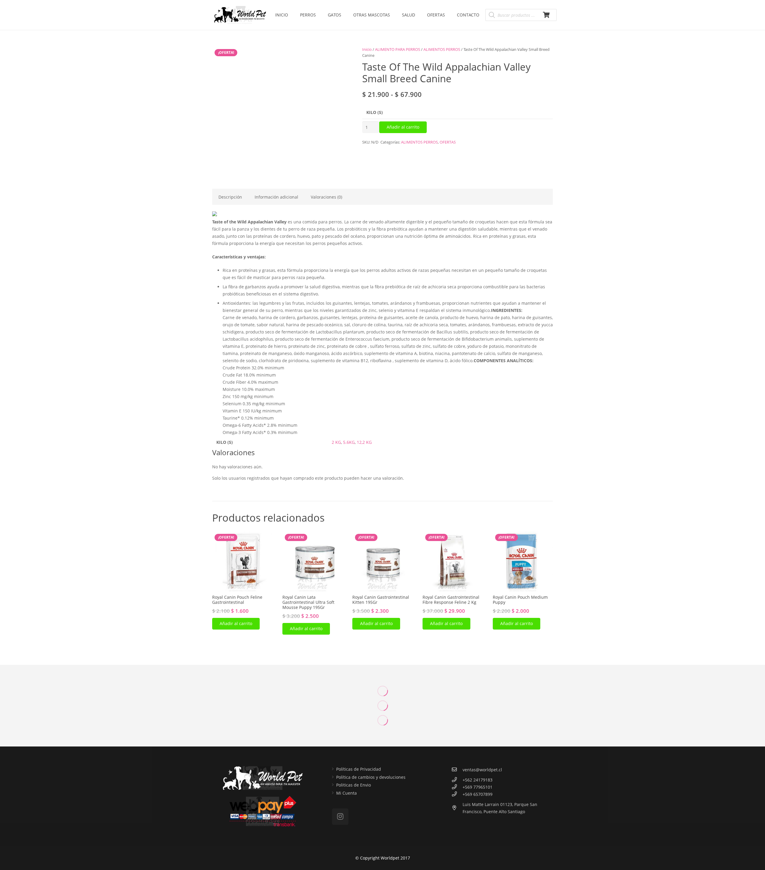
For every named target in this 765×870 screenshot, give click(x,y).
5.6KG (349, 442)
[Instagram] (340, 816)
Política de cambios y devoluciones (371, 777)
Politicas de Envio (353, 785)
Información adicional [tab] (276, 197)
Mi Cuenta (346, 793)
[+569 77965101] (457, 787)
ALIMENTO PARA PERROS (397, 49)
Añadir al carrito (403, 127)
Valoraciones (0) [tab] (326, 197)
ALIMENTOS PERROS (441, 49)
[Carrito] (546, 15)
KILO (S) (374, 112)
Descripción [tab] (230, 197)
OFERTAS (448, 142)
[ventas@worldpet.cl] (457, 769)
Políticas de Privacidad (358, 769)
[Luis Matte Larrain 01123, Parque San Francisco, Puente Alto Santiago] (457, 808)
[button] (236, 624)
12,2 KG (364, 442)
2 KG (336, 442)
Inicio (367, 49)
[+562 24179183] (457, 780)
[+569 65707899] (457, 794)
